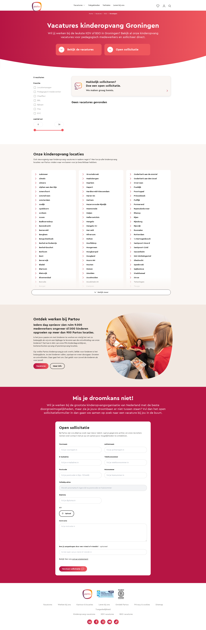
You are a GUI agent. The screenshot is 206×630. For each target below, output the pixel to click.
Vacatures (78, 5)
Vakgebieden (94, 5)
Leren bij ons (118, 5)
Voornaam (63, 444)
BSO (105, 13)
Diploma (62, 495)
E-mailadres (64, 457)
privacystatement (80, 559)
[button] (84, 5)
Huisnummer (109, 469)
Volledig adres (65, 482)
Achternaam (109, 444)
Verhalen (106, 5)
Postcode (63, 469)
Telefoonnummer (111, 457)
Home (91, 13)
